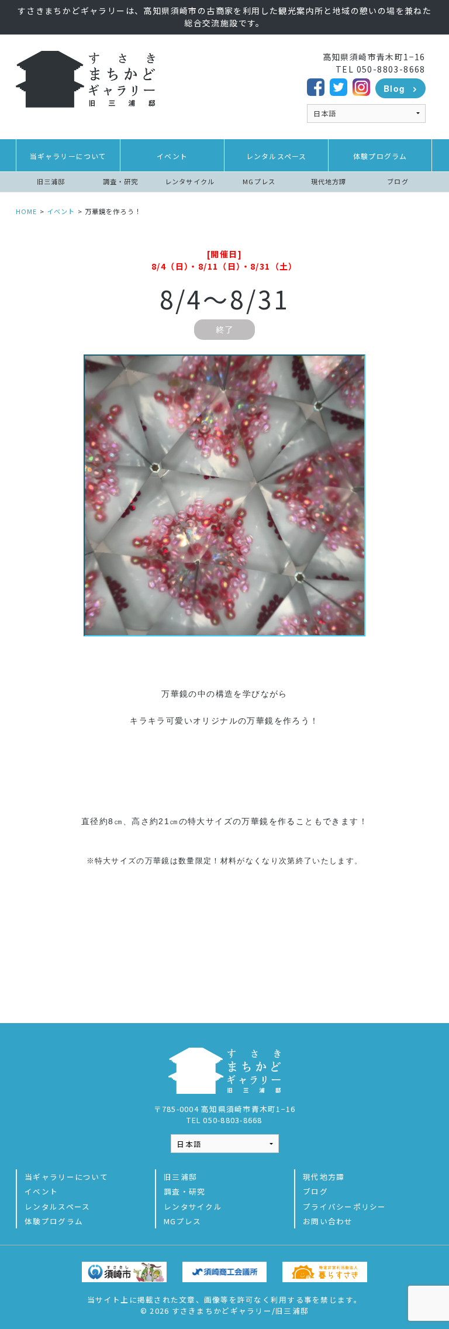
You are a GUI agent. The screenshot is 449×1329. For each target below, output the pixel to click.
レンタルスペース (276, 156)
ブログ (397, 181)
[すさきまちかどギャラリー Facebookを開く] (315, 85)
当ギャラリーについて (68, 156)
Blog (395, 88)
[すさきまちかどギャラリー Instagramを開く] (361, 85)
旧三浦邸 (51, 181)
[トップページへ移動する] (85, 78)
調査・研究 (121, 181)
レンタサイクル (190, 181)
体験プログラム (380, 156)
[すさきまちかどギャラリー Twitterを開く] (338, 85)
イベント (172, 156)
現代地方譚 (329, 181)
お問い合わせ (328, 1221)
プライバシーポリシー (344, 1206)
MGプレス (259, 181)
